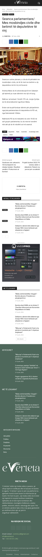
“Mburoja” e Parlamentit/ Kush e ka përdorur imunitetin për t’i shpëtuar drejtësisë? (27, 330)
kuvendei (24, 131)
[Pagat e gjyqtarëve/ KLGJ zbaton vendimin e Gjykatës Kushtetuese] (7, 380)
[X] (21, 42)
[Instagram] (18, 528)
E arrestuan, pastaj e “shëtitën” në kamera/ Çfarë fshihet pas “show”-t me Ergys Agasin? (27, 368)
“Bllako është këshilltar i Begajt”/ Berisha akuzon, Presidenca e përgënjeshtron (26, 206)
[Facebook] (11, 42)
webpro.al (15, 550)
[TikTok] (24, 528)
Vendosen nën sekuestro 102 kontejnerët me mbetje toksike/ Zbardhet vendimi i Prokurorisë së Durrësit (11, 167)
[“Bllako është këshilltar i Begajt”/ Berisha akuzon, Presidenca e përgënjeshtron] (7, 207)
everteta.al (32, 548)
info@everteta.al (8, 536)
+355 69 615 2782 (11, 539)
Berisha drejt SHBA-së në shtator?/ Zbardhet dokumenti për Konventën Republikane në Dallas (27, 217)
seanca (5, 135)
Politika (11, 14)
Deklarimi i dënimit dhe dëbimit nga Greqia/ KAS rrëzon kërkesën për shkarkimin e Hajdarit (27, 228)
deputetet (11, 131)
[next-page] (7, 236)
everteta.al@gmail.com (21, 534)
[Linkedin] (16, 42)
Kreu (3, 9)
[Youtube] (29, 528)
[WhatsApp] (26, 42)
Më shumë (20, 339)
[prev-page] (3, 236)
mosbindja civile (34, 131)
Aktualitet (9, 9)
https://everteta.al (21, 189)
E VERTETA (7, 36)
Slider (11, 135)
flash (17, 131)
